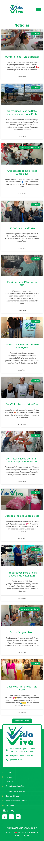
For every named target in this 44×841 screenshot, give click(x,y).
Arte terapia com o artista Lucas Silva (22, 172)
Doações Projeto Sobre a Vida (22, 515)
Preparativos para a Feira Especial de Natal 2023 (22, 574)
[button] (22, 721)
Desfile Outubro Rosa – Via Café (22, 688)
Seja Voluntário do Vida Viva (22, 404)
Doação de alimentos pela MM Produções (22, 346)
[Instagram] (4, 816)
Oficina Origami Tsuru (22, 632)
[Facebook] (11, 816)
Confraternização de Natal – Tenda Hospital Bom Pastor (22, 460)
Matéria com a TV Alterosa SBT (22, 284)
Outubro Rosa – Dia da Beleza (22, 56)
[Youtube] (18, 816)
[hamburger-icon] (38, 9)
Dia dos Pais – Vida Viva (22, 227)
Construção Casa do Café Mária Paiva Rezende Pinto (22, 112)
